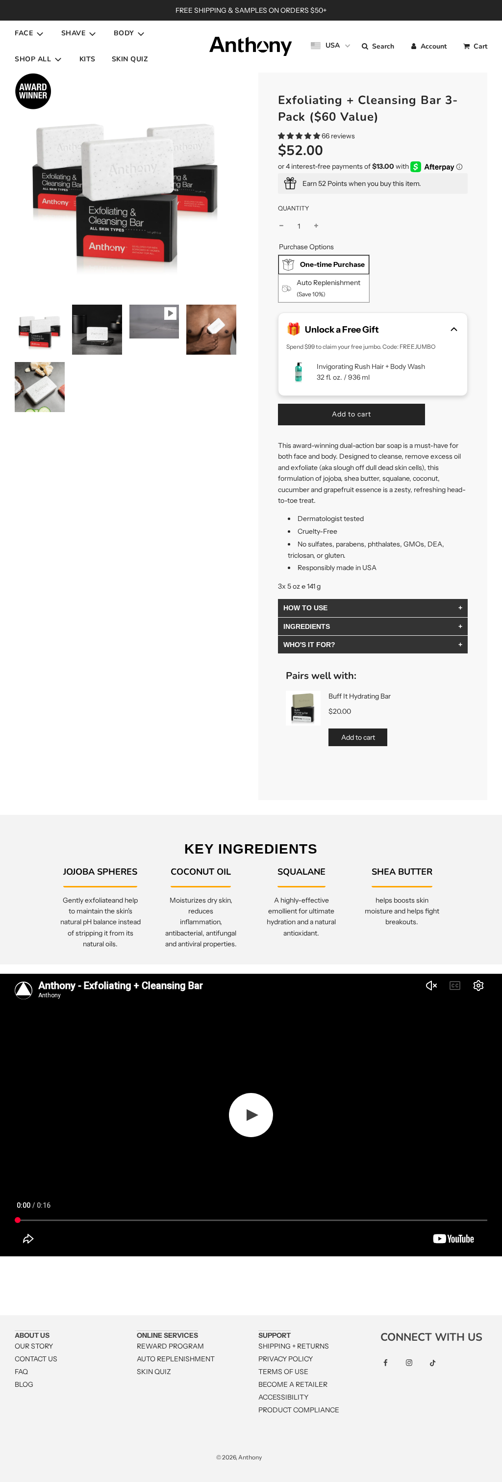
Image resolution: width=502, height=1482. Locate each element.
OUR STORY (34, 1346)
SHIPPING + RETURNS (293, 1346)
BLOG (24, 1384)
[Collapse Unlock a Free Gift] (454, 330)
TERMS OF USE (283, 1371)
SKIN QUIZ (130, 59)
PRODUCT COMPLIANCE (298, 1409)
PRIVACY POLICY (285, 1358)
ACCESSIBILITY (283, 1397)
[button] (299, 135)
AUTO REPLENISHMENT (176, 1358)
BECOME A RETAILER (292, 1384)
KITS (87, 59)
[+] (316, 226)
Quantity (293, 208)
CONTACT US (36, 1358)
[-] (281, 226)
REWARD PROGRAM (170, 1346)
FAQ (21, 1371)
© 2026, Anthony (239, 1457)
